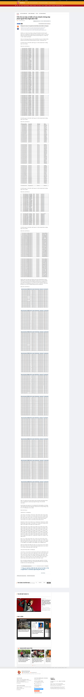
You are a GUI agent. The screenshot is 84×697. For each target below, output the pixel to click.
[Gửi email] (21, 23)
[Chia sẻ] (18, 29)
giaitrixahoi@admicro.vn (38, 687)
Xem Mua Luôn (58, 5)
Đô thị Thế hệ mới (52, 2)
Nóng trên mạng (31, 13)
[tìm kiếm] (66, 0)
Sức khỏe (46, 5)
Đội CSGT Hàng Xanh (31, 575)
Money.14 (34, 5)
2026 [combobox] (44, 582)
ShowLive (26, 0)
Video (62, 5)
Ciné (19, 5)
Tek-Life (56, 667)
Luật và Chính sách (23, 13)
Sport (30, 667)
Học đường (53, 5)
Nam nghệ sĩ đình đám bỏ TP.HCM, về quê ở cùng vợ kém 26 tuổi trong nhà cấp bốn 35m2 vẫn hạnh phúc (24, 660)
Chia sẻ (19, 23)
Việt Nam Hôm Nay (42, 13)
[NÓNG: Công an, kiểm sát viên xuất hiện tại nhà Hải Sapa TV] (24, 625)
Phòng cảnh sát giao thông (22, 575)
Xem (48, 582)
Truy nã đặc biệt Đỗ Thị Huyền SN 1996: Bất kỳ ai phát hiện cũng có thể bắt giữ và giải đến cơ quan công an (37, 632)
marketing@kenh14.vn (38, 683)
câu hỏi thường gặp (26, 672)
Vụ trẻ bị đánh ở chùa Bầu (43, 2)
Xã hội (43, 5)
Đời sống (31, 5)
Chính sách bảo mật (38, 692)
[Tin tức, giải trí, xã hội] (21, 3)
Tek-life (49, 5)
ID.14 (22, 0)
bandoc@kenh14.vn (34, 672)
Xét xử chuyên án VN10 (34, 2)
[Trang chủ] (18, 26)
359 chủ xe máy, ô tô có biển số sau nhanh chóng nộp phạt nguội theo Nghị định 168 (33, 27)
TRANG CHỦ (15, 6)
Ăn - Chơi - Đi (39, 5)
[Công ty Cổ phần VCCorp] (52, 679)
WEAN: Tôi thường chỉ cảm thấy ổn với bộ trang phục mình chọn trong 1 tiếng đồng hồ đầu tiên (46, 602)
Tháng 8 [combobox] (40, 582)
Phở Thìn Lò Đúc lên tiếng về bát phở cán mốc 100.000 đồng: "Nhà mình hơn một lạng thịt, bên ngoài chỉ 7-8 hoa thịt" (37, 660)
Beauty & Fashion (26, 5)
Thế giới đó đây (49, 667)
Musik (22, 5)
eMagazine (19, 0)
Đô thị (37, 13)
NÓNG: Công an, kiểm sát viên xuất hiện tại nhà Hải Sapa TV (23, 631)
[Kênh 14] (19, 673)
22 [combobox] (36, 582)
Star (17, 5)
